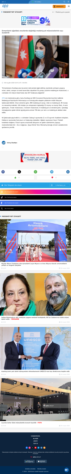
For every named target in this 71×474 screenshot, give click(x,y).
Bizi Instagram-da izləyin (11, 191)
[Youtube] (35, 448)
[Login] (68, 2)
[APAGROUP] (35, 457)
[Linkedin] (41, 448)
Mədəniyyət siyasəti (63, 12)
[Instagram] (29, 448)
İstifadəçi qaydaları (30, 468)
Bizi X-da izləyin (9, 208)
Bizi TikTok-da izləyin (10, 197)
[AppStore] (41, 461)
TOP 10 (35, 443)
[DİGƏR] (68, 6)
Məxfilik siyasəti (41, 468)
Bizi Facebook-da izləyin (11, 203)
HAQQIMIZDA (35, 436)
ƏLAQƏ (35, 438)
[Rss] (44, 448)
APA (3, 98)
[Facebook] (27, 448)
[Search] (64, 2)
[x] (32, 448)
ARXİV (35, 441)
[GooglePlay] (29, 461)
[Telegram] (38, 448)
